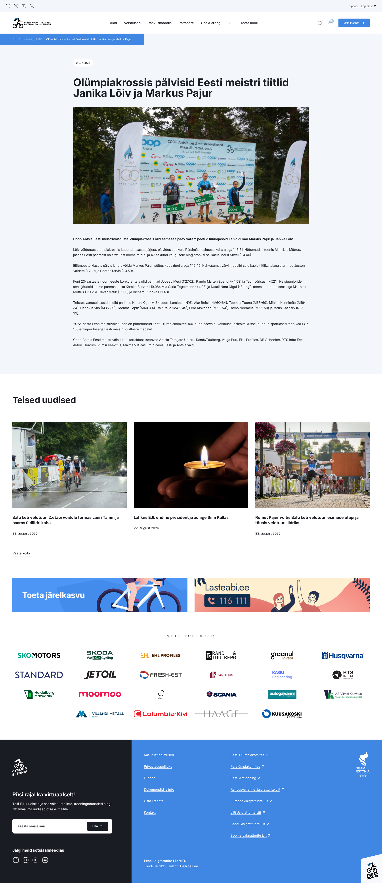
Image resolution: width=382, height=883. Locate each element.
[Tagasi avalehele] (31, 23)
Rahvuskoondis (160, 23)
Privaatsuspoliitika (158, 766)
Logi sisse (367, 6)
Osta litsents (153, 801)
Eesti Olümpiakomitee (248, 755)
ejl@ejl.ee (190, 866)
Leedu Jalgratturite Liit (248, 824)
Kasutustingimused (159, 755)
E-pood (353, 6)
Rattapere (186, 23)
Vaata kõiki (21, 553)
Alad (113, 23)
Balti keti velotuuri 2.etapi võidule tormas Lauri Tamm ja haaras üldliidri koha (65, 520)
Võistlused (132, 23)
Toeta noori (249, 23)
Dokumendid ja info (159, 789)
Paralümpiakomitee (245, 766)
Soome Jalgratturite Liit (249, 835)
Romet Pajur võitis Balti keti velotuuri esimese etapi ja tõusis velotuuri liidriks (307, 520)
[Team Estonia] (363, 764)
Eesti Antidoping (243, 778)
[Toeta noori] (371, 866)
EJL (230, 23)
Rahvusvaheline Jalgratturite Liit (255, 789)
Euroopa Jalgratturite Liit (249, 801)
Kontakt (150, 812)
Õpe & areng (210, 23)
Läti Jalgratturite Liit (246, 812)
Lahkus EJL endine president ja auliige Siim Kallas (181, 517)
